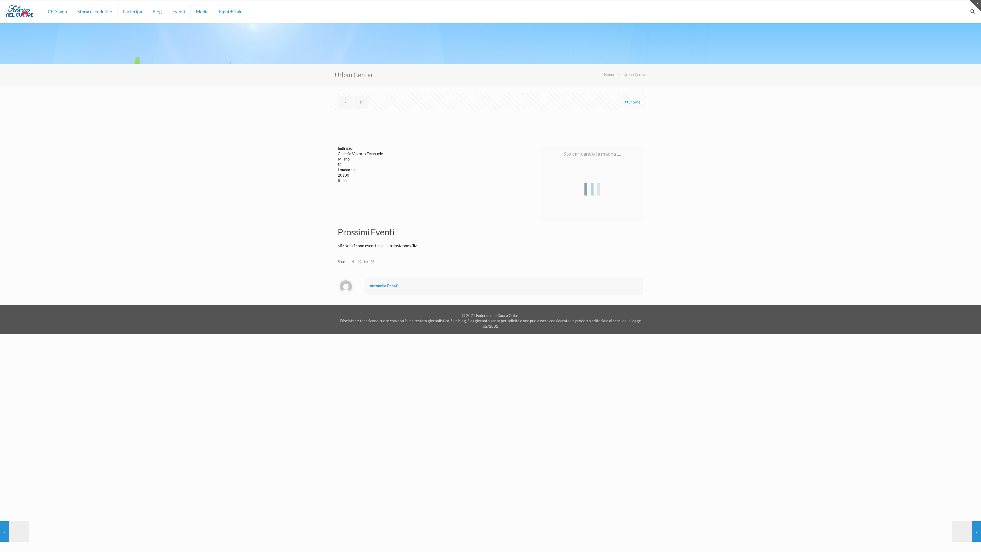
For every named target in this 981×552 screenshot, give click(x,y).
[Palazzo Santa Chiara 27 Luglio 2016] (966, 531)
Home (609, 74)
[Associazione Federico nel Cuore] (20, 11)
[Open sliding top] (975, 6)
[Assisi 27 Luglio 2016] (14, 531)
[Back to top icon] (956, 541)
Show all (635, 102)
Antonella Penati (384, 285)
